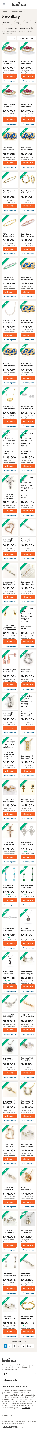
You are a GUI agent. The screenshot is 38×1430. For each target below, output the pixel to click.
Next (29, 1346)
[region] (19, 22)
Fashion (4, 12)
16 (23, 1346)
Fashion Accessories (16, 12)
